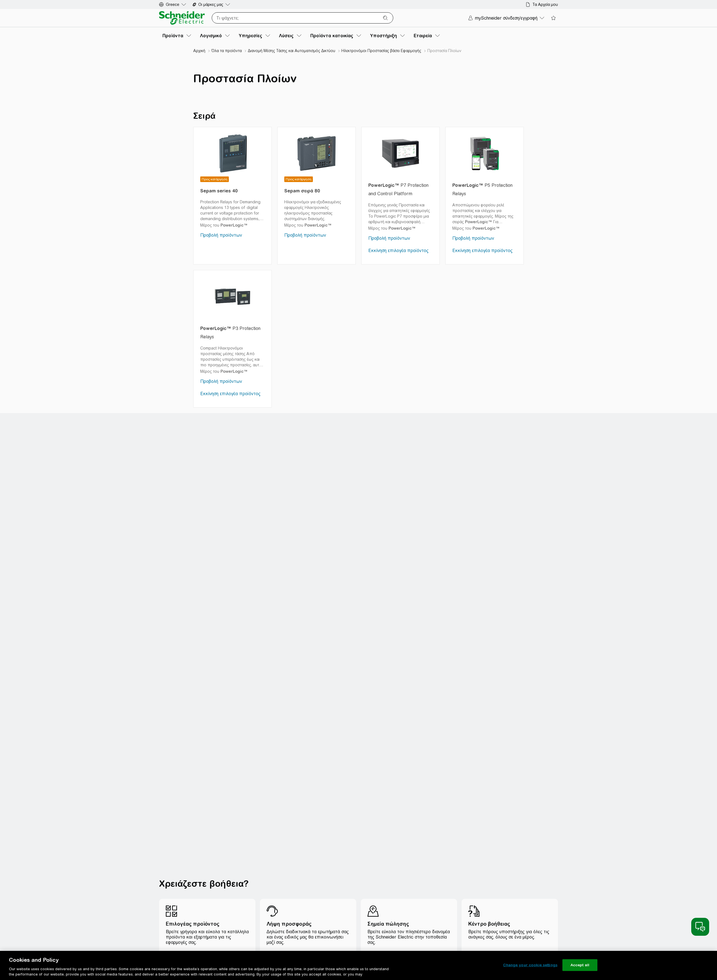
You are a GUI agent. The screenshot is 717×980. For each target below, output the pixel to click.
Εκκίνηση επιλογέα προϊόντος (398, 250)
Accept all (580, 965)
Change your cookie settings (530, 965)
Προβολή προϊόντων (221, 235)
